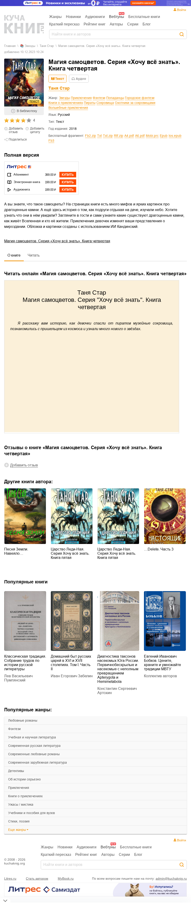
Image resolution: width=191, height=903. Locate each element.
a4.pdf (129, 136)
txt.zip (108, 136)
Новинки (73, 17)
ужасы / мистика (20, 804)
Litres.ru (10, 878)
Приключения (81, 98)
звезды (30, 46)
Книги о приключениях (65, 103)
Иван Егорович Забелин (72, 676)
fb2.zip (90, 136)
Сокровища (105, 103)
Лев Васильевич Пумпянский (18, 678)
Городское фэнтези (139, 98)
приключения (18, 788)
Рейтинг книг (95, 24)
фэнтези (14, 729)
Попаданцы (115, 98)
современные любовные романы (34, 754)
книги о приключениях (25, 796)
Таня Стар (47, 46)
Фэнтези (99, 98)
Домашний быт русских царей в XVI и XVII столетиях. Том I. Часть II (71, 662)
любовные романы (22, 720)
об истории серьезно (24, 779)
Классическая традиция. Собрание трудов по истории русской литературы (25, 662)
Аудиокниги (95, 17)
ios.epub (175, 136)
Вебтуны (116, 17)
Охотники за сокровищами (135, 103)
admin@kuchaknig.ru (171, 878)
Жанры (55, 17)
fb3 (51, 140)
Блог (147, 24)
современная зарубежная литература (37, 762)
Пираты (90, 103)
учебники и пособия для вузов (31, 813)
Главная (10, 46)
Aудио (81, 79)
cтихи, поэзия (19, 821)
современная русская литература (34, 746)
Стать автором (37, 878)
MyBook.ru (66, 878)
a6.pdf (140, 136)
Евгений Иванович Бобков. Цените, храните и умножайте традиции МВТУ (162, 662)
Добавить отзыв (16, 130)
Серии (132, 24)
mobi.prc (152, 136)
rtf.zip (118, 136)
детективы (16, 771)
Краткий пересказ (64, 24)
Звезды (64, 98)
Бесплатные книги (144, 17)
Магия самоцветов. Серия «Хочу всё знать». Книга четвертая (57, 241)
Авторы (116, 24)
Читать (34, 255)
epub (163, 136)
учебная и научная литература (32, 737)
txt (99, 136)
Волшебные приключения (68, 107)
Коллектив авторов (160, 676)
